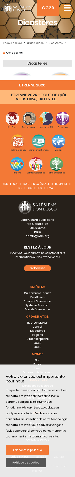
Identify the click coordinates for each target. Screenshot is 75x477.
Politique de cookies (25, 462)
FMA (50, 188)
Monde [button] (37, 354)
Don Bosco (37, 297)
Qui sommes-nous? (37, 293)
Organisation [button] (37, 316)
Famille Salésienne (37, 309)
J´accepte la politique (27, 450)
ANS (5, 184)
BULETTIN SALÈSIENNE (36, 184)
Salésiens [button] (37, 287)
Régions (37, 335)
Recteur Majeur (37, 323)
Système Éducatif (37, 305)
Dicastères (56, 43)
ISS (20, 188)
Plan (37, 360)
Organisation (35, 43)
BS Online (61, 184)
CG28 (37, 343)
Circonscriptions (38, 339)
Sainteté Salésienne (37, 301)
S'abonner (37, 268)
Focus (37, 364)
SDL (15, 184)
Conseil (37, 327)
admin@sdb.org (37, 236)
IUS (40, 188)
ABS (30, 188)
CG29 (48, 8)
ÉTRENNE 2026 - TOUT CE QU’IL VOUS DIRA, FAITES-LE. (39, 97)
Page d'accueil (12, 43)
